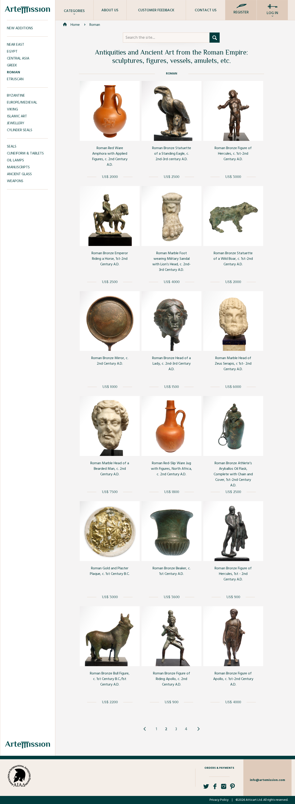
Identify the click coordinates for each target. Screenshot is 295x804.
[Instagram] (224, 788)
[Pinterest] (232, 788)
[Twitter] (206, 788)
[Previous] (145, 729)
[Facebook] (215, 788)
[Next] (198, 729)
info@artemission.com (267, 780)
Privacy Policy (219, 800)
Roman (94, 25)
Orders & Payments (219, 768)
